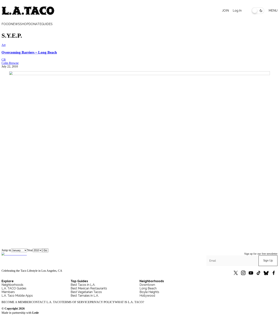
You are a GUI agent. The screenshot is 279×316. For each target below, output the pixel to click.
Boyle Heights (149, 292)
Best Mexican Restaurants (89, 288)
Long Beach (148, 288)
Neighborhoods (12, 285)
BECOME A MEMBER (16, 302)
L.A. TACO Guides (14, 288)
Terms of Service (75, 302)
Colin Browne (10, 63)
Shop (24, 24)
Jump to (6, 250)
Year (30, 250)
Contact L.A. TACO (46, 302)
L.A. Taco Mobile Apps (17, 295)
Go (45, 250)
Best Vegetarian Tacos (86, 292)
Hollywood (147, 295)
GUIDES (47, 24)
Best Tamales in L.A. (85, 295)
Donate (34, 24)
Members (8, 292)
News (15, 24)
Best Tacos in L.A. (83, 285)
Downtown (147, 285)
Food (6, 24)
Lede (35, 312)
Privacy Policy (102, 302)
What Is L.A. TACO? (129, 302)
